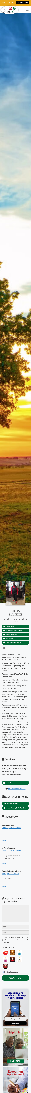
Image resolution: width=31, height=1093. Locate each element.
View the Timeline (12, 803)
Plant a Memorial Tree (13, 642)
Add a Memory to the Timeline (14, 630)
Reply (4, 840)
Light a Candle (10, 626)
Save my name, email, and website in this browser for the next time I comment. (16, 940)
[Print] (4, 648)
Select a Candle (8, 947)
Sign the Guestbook (11, 634)
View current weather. (16, 789)
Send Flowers (9, 638)
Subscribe (15, 1023)
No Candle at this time (12, 972)
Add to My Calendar (11, 783)
